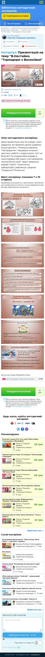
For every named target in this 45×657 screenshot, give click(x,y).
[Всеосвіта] (3, 2)
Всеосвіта (5, 28)
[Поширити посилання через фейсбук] (22, 429)
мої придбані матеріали (21, 128)
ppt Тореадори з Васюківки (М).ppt (20, 379)
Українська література (9, 30)
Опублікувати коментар (22, 635)
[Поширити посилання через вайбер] (26, 429)
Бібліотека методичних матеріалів (25, 28)
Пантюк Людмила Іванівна (21, 38)
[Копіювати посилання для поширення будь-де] (18, 429)
